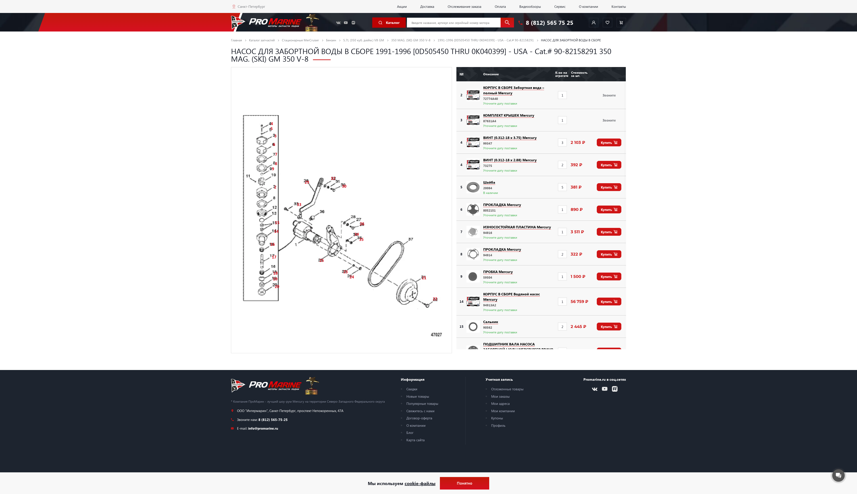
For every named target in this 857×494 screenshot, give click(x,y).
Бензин (331, 40)
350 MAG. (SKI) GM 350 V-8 (411, 40)
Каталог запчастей (262, 40)
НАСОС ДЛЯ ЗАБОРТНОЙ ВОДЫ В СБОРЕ (571, 40)
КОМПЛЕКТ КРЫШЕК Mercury (508, 115)
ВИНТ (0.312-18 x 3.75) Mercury (510, 137)
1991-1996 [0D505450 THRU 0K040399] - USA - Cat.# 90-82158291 (486, 40)
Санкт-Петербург (251, 6)
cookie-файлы (420, 483)
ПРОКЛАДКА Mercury (502, 204)
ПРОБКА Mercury (498, 271)
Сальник (490, 321)
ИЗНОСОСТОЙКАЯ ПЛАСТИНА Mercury (517, 227)
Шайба (489, 182)
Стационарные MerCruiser (300, 40)
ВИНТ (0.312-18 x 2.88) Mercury (510, 160)
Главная (236, 40)
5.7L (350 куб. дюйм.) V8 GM (363, 40)
